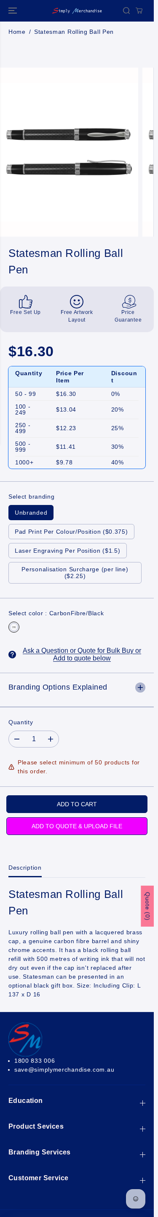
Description (25, 867)
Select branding (31, 496)
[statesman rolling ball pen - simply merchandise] (69, 152)
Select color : (56, 613)
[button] (13, 11)
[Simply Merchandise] (77, 11)
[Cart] (139, 10)
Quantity (20, 722)
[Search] (126, 10)
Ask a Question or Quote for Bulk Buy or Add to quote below (82, 654)
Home (17, 31)
